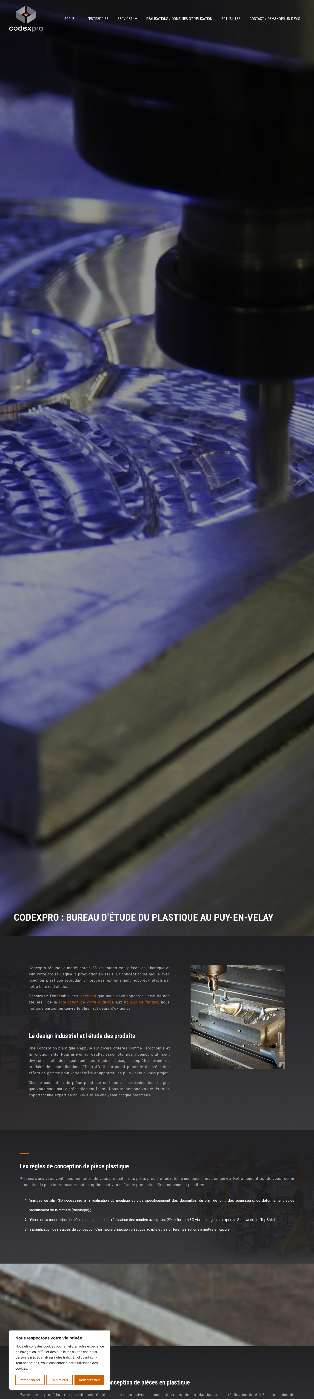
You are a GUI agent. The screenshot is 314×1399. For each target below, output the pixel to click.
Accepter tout (89, 1380)
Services (124, 19)
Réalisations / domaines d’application (179, 19)
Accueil (70, 19)
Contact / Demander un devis (275, 19)
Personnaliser (30, 1380)
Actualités (230, 19)
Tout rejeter (59, 1380)
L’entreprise (97, 19)
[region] (59, 1360)
